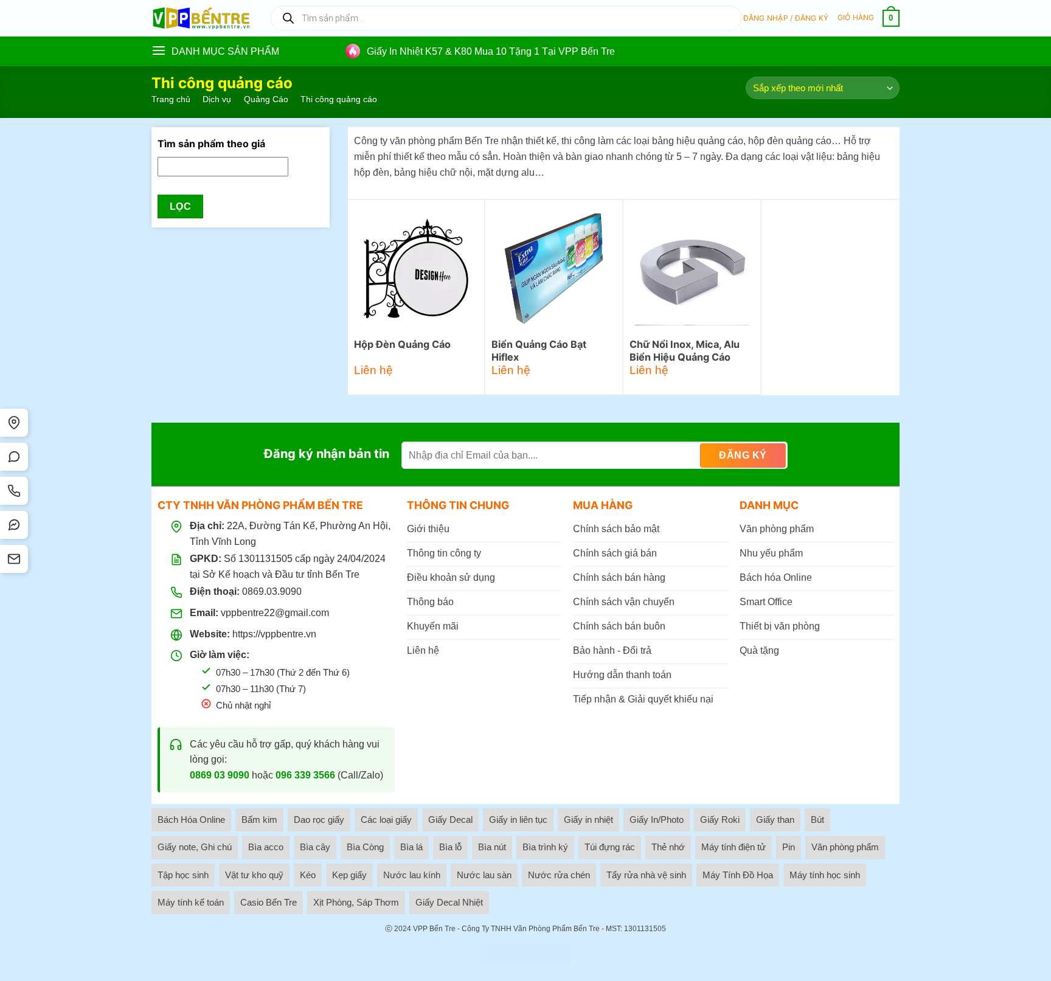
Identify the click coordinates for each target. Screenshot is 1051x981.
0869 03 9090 (219, 775)
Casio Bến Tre (268, 902)
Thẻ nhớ (668, 847)
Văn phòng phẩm (845, 847)
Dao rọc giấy (319, 819)
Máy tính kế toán (191, 902)
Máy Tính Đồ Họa (737, 875)
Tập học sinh (183, 875)
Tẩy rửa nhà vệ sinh (646, 875)
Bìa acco (265, 847)
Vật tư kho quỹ (254, 875)
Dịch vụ (217, 99)
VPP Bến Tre (434, 928)
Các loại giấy (386, 819)
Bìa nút (492, 847)
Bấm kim (259, 819)
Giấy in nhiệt (588, 819)
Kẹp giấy (349, 875)
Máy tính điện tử (733, 847)
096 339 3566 (305, 775)
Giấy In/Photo (657, 819)
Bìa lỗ (450, 847)
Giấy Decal (450, 819)
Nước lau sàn (484, 875)
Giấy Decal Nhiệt (449, 902)
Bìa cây (315, 847)
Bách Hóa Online (191, 819)
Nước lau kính (411, 875)
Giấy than (775, 819)
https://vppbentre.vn (274, 634)
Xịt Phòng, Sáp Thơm (356, 902)
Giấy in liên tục (518, 819)
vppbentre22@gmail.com (275, 613)
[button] (786, 18)
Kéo (308, 875)
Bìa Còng (365, 847)
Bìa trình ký (545, 847)
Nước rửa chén (559, 875)
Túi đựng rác (609, 847)
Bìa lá (411, 847)
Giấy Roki (720, 819)
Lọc (180, 206)
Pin (788, 847)
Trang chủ (170, 99)
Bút (817, 819)
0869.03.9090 (272, 591)
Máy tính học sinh (824, 875)
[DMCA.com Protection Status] (525, 954)
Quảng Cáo (266, 99)
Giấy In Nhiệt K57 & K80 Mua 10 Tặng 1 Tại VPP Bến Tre (491, 51)
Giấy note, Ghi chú (195, 847)
